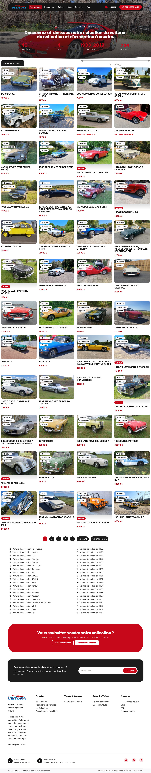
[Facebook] (126, 760)
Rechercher (49, 7)
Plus (88, 7)
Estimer (61, 7)
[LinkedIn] (141, 760)
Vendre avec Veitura (73, 702)
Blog (123, 705)
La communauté (100, 705)
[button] (99, 538)
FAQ (123, 708)
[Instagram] (134, 760)
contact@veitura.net (17, 744)
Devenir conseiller (75, 7)
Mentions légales (105, 771)
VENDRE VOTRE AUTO (130, 7)
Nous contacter (128, 711)
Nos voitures (35, 7)
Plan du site (138, 771)
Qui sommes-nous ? (130, 702)
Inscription (130, 670)
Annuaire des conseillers (46, 711)
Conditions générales (123, 771)
